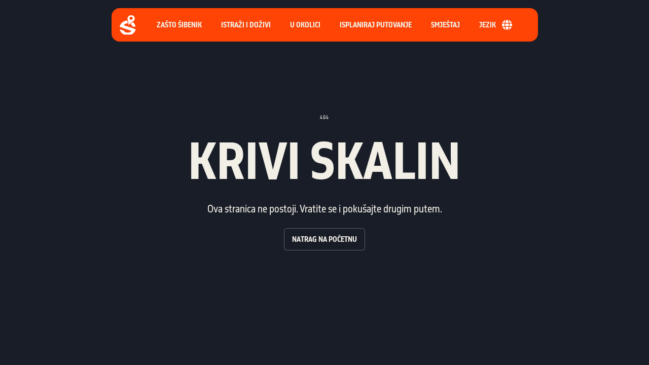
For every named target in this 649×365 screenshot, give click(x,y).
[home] (128, 25)
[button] (375, 24)
